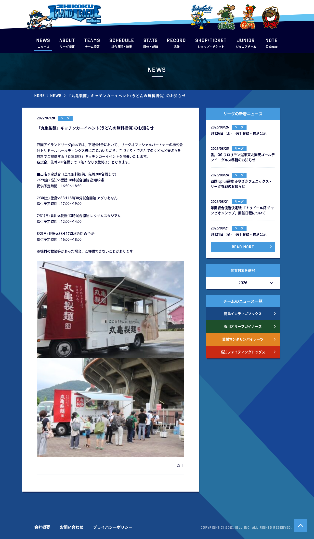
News (56, 95)
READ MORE (243, 247)
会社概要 (42, 527)
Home (39, 95)
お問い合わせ (71, 527)
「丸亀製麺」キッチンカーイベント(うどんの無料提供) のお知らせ (126, 96)
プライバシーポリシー (112, 527)
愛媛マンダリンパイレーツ (242, 339)
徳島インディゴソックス (243, 313)
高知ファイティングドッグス (243, 352)
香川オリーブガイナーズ (243, 326)
